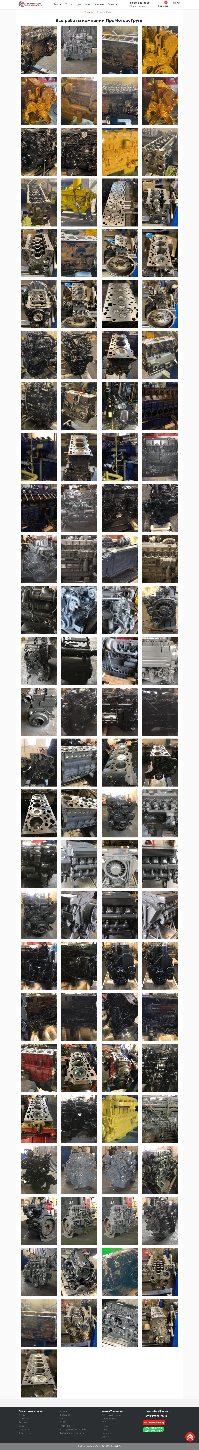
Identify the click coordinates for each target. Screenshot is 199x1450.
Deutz (22, 1415)
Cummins (24, 1418)
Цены (79, 4)
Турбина (65, 1426)
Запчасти (113, 4)
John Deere (25, 1433)
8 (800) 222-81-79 (139, 3)
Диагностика (109, 1418)
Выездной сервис (112, 1415)
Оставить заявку (154, 1422)
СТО (104, 1422)
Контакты (99, 4)
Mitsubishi (65, 1415)
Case (62, 1418)
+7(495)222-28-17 (156, 1416)
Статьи (105, 1436)
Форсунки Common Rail (73, 1429)
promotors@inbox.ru (158, 1411)
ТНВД (63, 1422)
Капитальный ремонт (72, 1433)
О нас (88, 4)
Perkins (23, 1422)
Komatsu (65, 1411)
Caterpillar (24, 1429)
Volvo (22, 1426)
